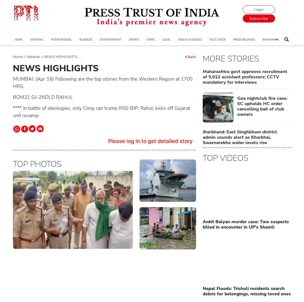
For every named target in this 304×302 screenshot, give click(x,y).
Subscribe (258, 18)
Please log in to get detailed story (150, 141)
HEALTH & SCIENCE (190, 39)
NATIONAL (36, 39)
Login (259, 9)
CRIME (151, 39)
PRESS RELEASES (244, 39)
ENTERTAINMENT (111, 39)
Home (17, 56)
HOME (18, 39)
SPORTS (134, 39)
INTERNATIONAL (61, 39)
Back (192, 57)
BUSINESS (85, 39)
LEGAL (166, 39)
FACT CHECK (218, 39)
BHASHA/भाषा (270, 39)
